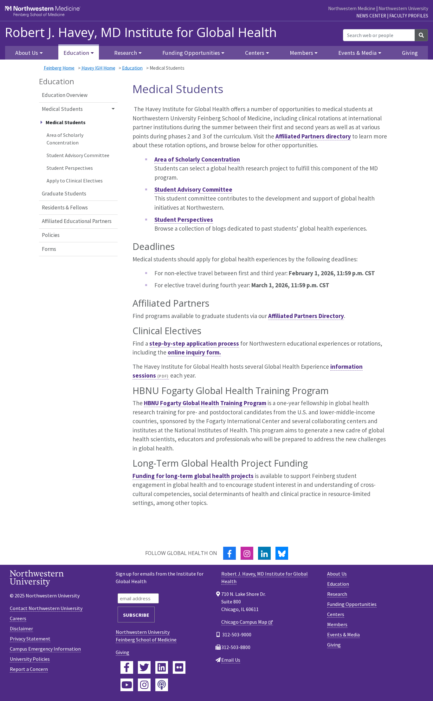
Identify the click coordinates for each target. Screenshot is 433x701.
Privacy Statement (30, 638)
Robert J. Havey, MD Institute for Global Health (141, 32)
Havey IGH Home (98, 68)
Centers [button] (254, 52)
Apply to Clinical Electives (75, 180)
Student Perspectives (70, 168)
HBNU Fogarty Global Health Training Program (205, 403)
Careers (18, 618)
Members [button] (301, 52)
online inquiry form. (194, 352)
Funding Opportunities (352, 604)
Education (132, 68)
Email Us (230, 660)
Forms (49, 248)
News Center (371, 16)
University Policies (30, 659)
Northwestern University (403, 8)
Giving (410, 52)
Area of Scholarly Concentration (65, 139)
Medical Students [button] (62, 108)
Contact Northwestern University (46, 608)
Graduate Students (64, 193)
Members (337, 624)
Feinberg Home (59, 68)
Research (337, 594)
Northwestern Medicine (351, 8)
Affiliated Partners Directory (306, 316)
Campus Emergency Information (45, 649)
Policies (51, 235)
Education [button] (76, 52)
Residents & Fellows (65, 207)
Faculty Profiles (408, 16)
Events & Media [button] (357, 52)
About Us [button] (26, 52)
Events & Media (343, 634)
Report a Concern (29, 669)
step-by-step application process (194, 343)
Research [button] (125, 52)
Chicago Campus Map (244, 622)
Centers (335, 614)
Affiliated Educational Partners (77, 221)
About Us (337, 573)
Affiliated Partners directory (313, 136)
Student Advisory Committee (78, 155)
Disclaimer (21, 628)
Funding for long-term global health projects (193, 476)
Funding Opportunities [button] (191, 52)
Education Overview (64, 95)
